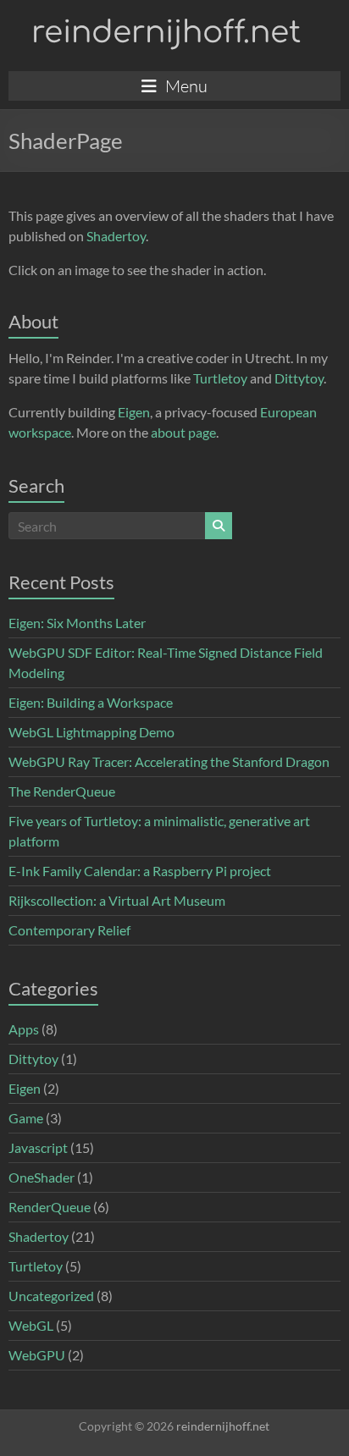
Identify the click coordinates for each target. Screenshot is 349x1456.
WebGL (30, 1325)
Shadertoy (116, 236)
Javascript (38, 1147)
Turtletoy (220, 378)
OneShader (41, 1177)
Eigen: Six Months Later (77, 623)
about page (183, 432)
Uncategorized (51, 1296)
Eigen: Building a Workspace (90, 702)
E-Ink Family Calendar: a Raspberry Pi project (139, 871)
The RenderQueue (61, 791)
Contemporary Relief (69, 930)
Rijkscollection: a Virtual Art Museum (116, 900)
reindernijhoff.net (166, 32)
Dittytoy (299, 378)
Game (25, 1118)
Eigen (134, 412)
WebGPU (36, 1355)
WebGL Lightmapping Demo (91, 732)
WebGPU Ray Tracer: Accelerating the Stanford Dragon (169, 761)
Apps (23, 1029)
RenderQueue (49, 1207)
